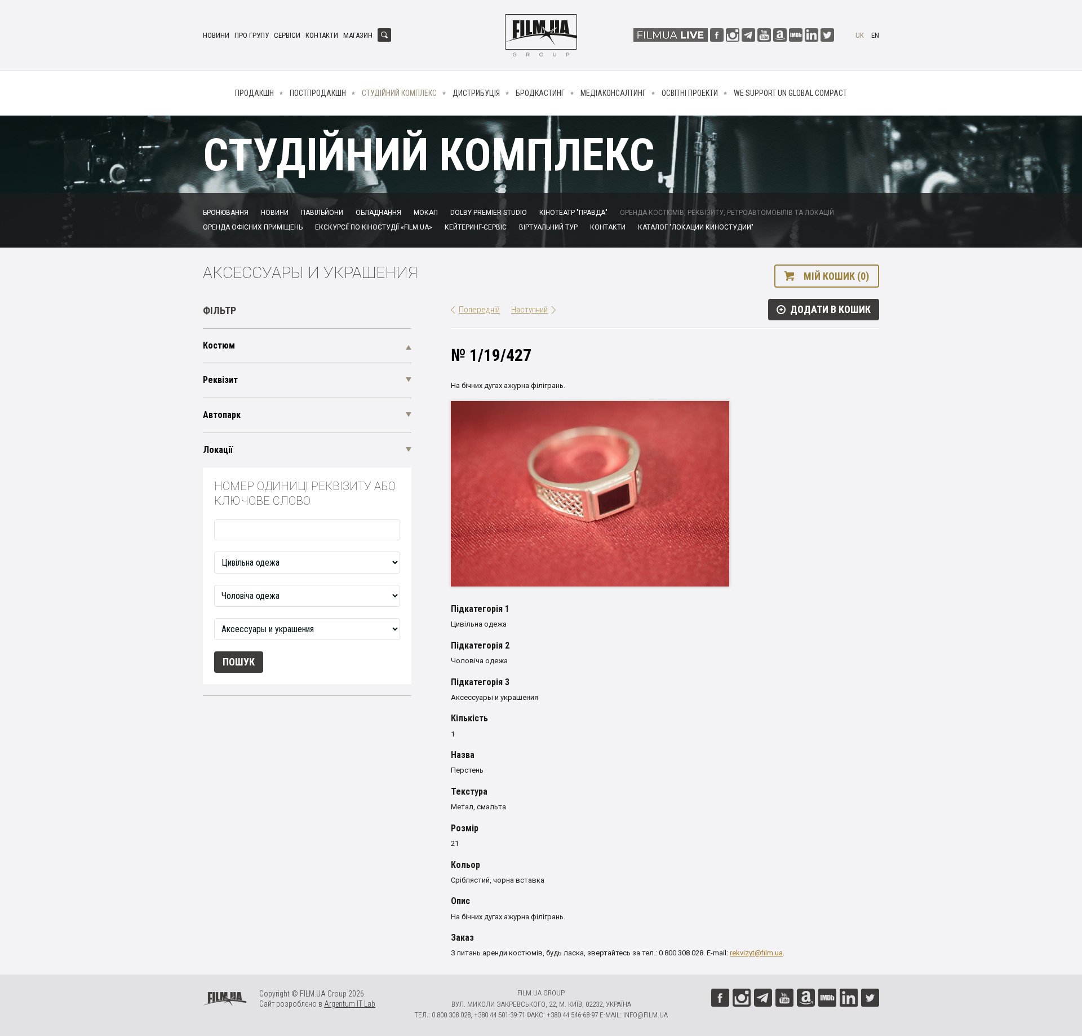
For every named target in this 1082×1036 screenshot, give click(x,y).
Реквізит (220, 379)
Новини (216, 35)
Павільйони (322, 213)
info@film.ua (645, 1015)
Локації (218, 449)
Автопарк (222, 414)
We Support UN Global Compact (790, 93)
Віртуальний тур (548, 227)
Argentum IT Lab (349, 1003)
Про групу (251, 35)
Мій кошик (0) (836, 276)
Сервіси (287, 35)
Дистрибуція (476, 93)
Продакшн (254, 93)
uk (859, 35)
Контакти (321, 35)
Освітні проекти (690, 93)
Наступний (529, 310)
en (875, 35)
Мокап (426, 213)
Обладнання (378, 213)
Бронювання (226, 213)
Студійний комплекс (399, 93)
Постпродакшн (318, 93)
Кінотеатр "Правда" (573, 213)
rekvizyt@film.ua (756, 953)
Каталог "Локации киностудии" (695, 227)
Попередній (479, 310)
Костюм (219, 345)
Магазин (358, 35)
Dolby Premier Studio (488, 213)
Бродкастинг (540, 93)
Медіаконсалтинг (613, 93)
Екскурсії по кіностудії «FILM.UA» (373, 227)
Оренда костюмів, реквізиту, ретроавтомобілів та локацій (727, 213)
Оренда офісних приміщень (253, 227)
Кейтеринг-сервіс (476, 227)
